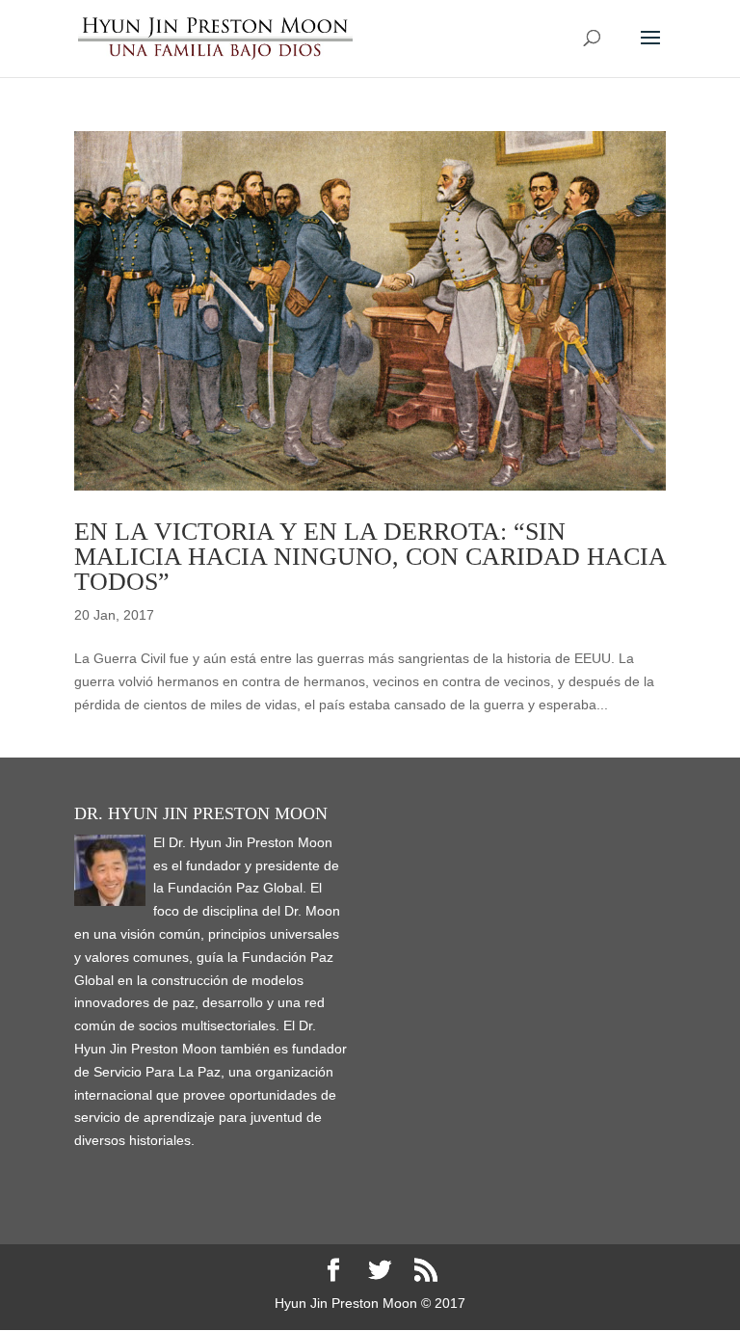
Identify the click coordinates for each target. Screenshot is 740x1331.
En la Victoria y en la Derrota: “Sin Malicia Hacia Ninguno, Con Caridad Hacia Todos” (370, 557)
